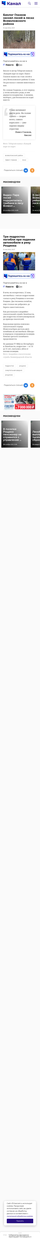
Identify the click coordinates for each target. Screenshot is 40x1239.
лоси (24, 160)
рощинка (9, 375)
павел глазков (11, 160)
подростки (9, 366)
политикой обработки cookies (20, 1216)
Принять (20, 1221)
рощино (22, 366)
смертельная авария (13, 370)
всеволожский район (14, 155)
